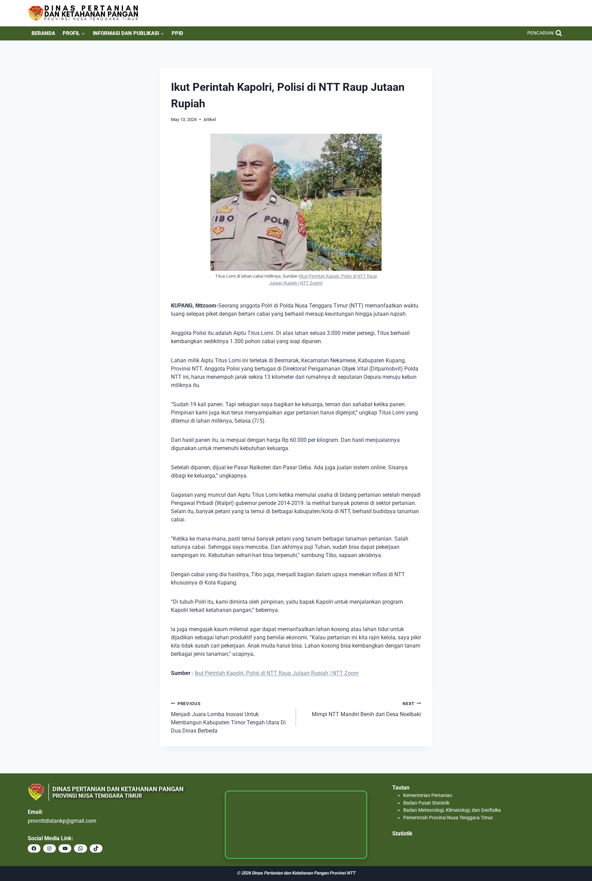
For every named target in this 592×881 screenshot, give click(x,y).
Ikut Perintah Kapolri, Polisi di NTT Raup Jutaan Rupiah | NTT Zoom (277, 673)
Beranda (43, 33)
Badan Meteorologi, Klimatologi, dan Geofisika (452, 810)
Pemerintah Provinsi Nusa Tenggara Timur (448, 818)
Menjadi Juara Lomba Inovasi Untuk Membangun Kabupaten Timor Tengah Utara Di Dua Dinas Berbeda (228, 717)
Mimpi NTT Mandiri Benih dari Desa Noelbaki (366, 709)
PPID (177, 33)
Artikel (210, 119)
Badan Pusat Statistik (426, 803)
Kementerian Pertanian (427, 795)
